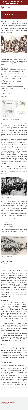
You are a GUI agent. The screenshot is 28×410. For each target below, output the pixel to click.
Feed (7, 403)
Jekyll (9, 407)
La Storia (8, 14)
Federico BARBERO (11, 399)
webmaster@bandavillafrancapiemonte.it (9, 402)
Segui (9, 7)
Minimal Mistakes (14, 407)
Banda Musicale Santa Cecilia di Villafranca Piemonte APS (12, 2)
